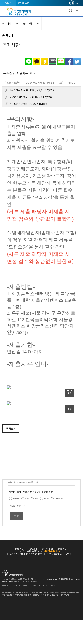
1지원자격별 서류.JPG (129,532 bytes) (32, 90)
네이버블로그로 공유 (61, 61)
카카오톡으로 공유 (36, 61)
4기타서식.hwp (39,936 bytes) (28, 103)
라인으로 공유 (28, 61)
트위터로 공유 (77, 61)
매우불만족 (59, 498)
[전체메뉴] (76, 11)
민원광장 (69, 553)
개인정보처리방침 (52, 551)
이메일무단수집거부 (31, 551)
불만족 (46, 498)
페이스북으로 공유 (69, 61)
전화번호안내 (62, 548)
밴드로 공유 (52, 61)
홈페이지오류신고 (54, 553)
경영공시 (33, 548)
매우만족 (16, 498)
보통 (36, 498)
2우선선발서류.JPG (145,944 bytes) (31, 97)
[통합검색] (70, 11)
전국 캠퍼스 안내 (24, 3)
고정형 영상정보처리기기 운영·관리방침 (26, 553)
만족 (27, 498)
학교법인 (8, 3)
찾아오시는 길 (47, 548)
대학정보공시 (19, 548)
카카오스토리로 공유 (44, 61)
